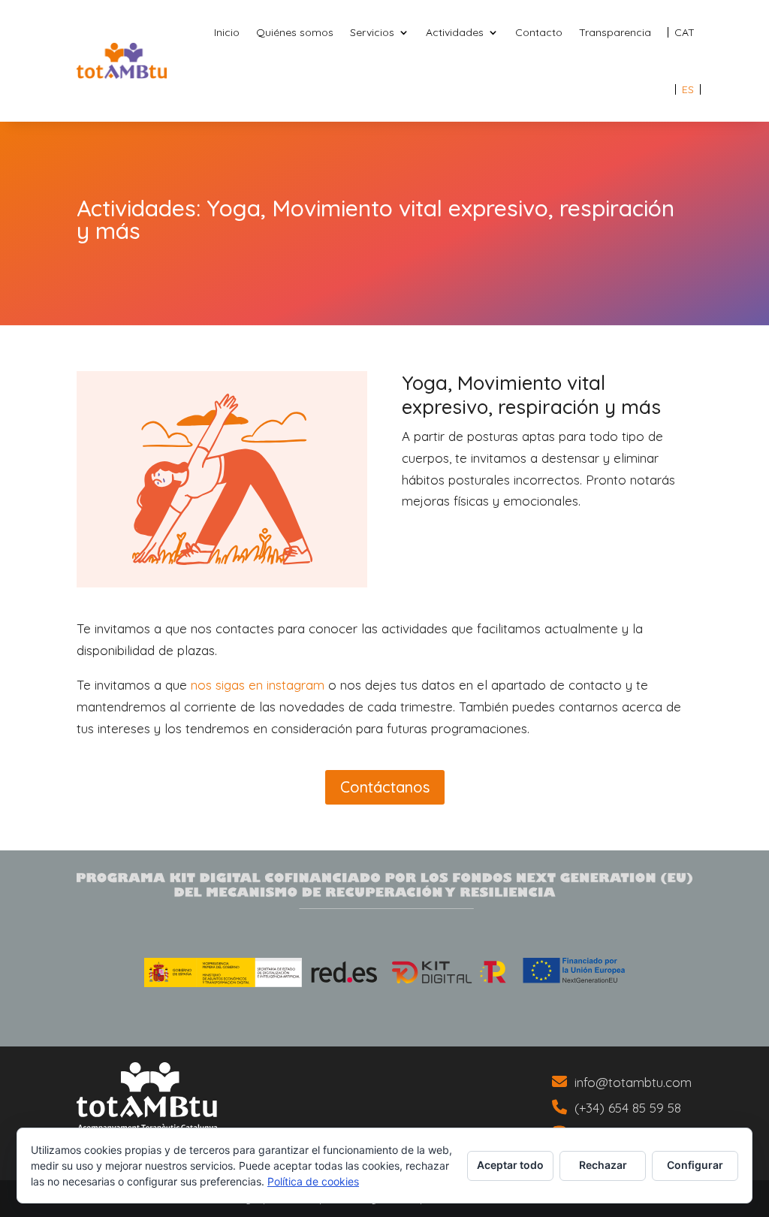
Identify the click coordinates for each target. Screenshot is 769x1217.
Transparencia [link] (615, 32)
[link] (684, 32)
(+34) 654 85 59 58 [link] (627, 1108)
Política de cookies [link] (313, 1181)
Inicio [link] (227, 32)
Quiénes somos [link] (294, 32)
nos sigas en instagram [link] (255, 685)
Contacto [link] (538, 32)
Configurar (695, 1164)
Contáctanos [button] (385, 787)
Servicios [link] (372, 32)
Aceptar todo (510, 1164)
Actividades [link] (455, 32)
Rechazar (603, 1164)
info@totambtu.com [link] (633, 1082)
